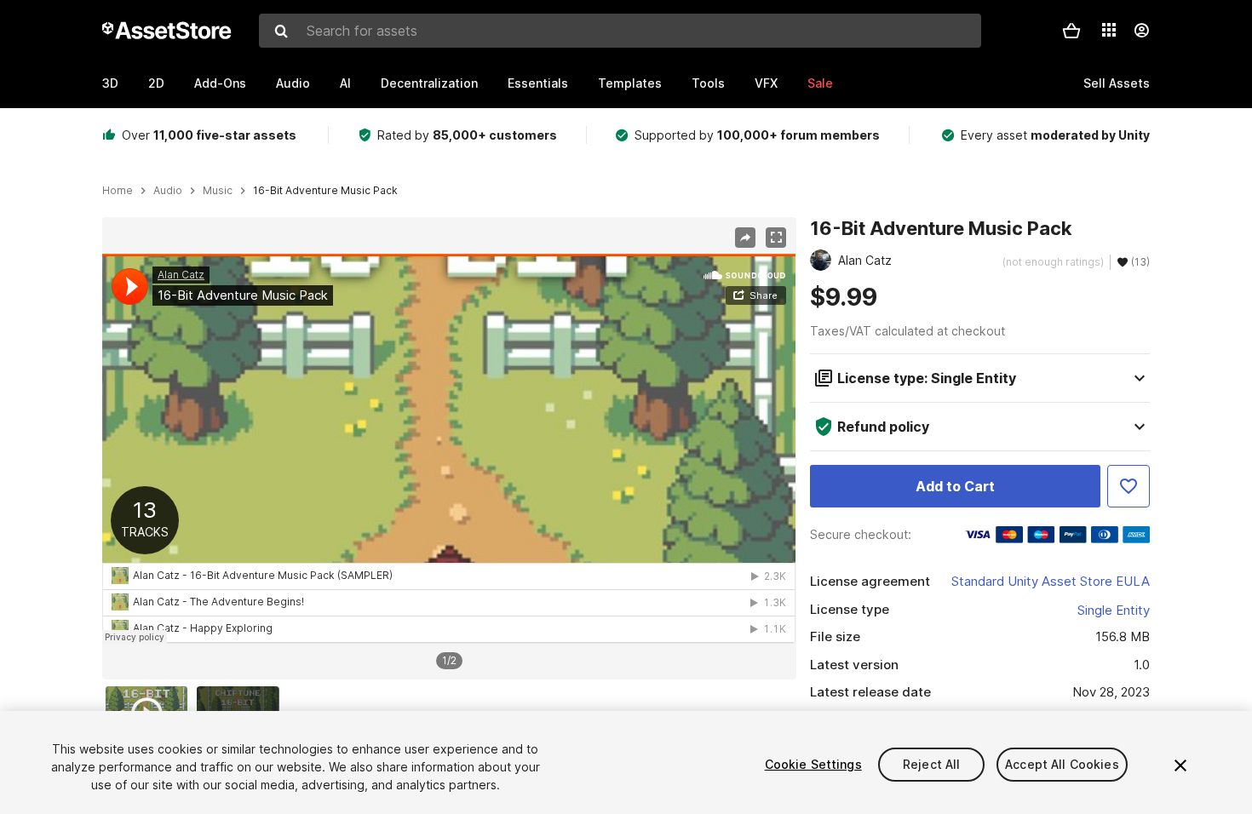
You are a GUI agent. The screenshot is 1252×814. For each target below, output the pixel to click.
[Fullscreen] (776, 237)
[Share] (745, 237)
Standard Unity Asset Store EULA (1050, 581)
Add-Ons (220, 83)
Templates (630, 83)
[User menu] (1141, 30)
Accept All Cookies (1062, 764)
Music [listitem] (218, 191)
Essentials (538, 83)
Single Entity (1113, 610)
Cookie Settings (813, 764)
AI (345, 83)
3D (110, 83)
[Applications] (1109, 30)
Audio (293, 83)
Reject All (931, 764)
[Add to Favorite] (1128, 486)
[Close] (1180, 765)
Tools (708, 83)
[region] (448, 449)
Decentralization (429, 83)
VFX (766, 83)
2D (156, 83)
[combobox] (620, 31)
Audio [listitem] (167, 191)
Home (117, 191)
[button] (1071, 30)
